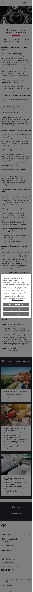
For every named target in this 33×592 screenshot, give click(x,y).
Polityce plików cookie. (17, 299)
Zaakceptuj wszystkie (16, 309)
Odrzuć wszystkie (16, 314)
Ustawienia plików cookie (16, 304)
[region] (16, 296)
